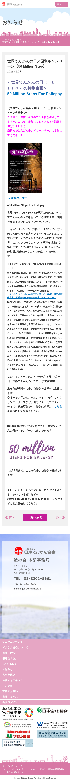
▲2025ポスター (17, 197)
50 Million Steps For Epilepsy (34, 94)
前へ (11, 517)
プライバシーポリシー (13, 766)
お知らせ (7, 669)
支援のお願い (10, 691)
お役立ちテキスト (12, 680)
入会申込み (8, 674)
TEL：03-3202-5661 (32, 578)
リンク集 (7, 685)
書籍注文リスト (11, 696)
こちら (58, 406)
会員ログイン (10, 702)
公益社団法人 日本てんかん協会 (35, 4)
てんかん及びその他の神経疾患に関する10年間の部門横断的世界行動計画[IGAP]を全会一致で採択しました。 (35, 296)
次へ (58, 517)
